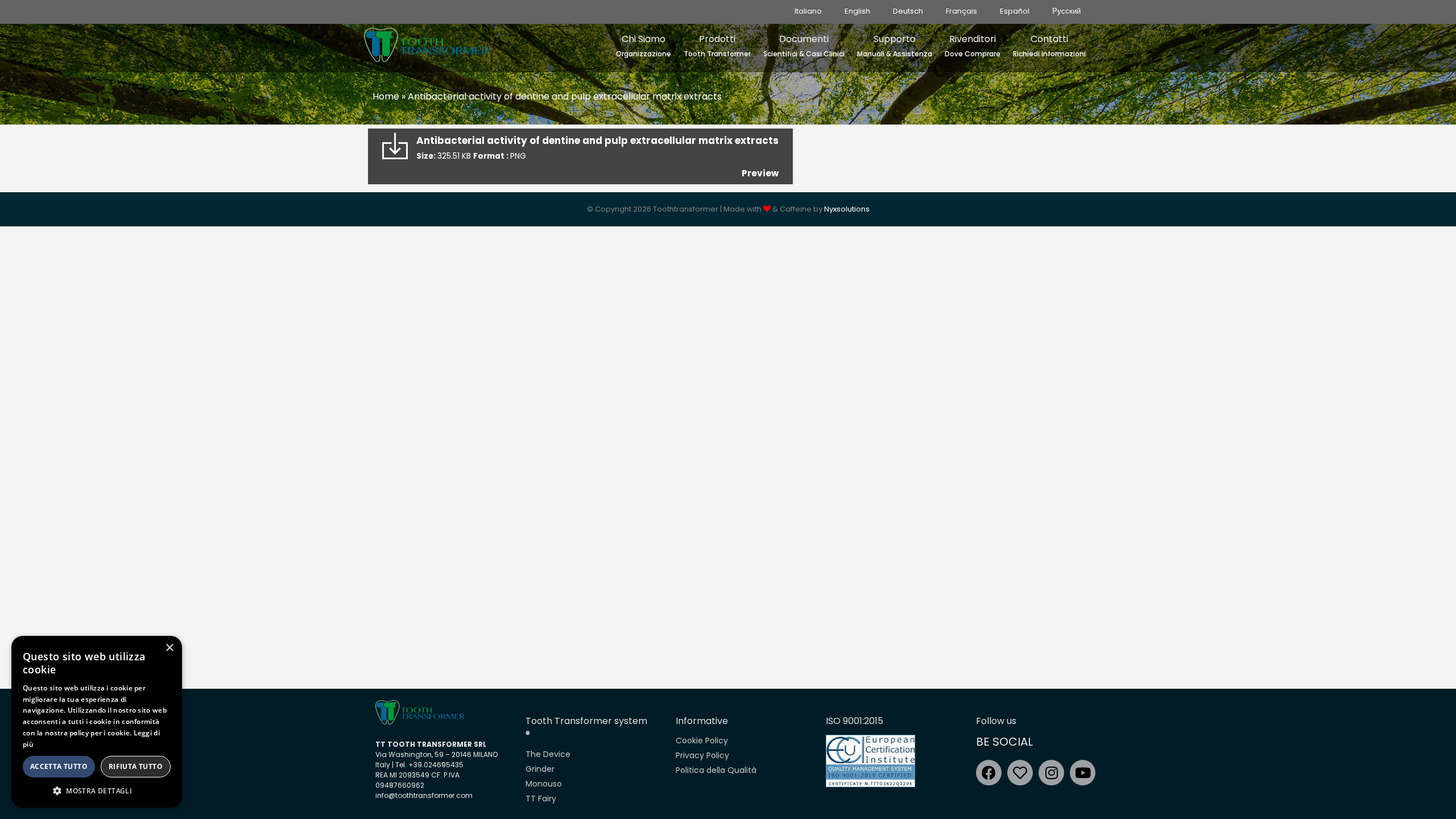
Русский (1066, 11)
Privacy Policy (702, 755)
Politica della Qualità (716, 770)
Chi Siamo (643, 45)
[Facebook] (989, 772)
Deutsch (908, 11)
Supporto (894, 45)
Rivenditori (972, 45)
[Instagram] (1051, 772)
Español (1014, 11)
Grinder (540, 769)
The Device (548, 754)
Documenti (804, 45)
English (857, 11)
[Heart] (1020, 772)
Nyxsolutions (847, 209)
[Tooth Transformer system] (426, 42)
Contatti (1049, 45)
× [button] (169, 648)
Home (386, 96)
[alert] (96, 722)
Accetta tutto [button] (59, 766)
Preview (760, 173)
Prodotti (717, 45)
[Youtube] (1082, 772)
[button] (97, 790)
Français (961, 11)
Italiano (808, 11)
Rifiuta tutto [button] (136, 766)
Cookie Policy (702, 740)
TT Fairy (541, 798)
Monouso (544, 783)
